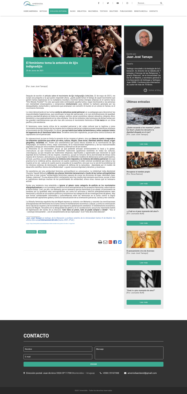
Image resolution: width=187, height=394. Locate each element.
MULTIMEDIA (93, 11)
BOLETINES (114, 11)
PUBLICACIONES (126, 11)
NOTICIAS (43, 11)
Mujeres (42, 232)
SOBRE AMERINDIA (31, 11)
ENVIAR (93, 364)
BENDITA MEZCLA (140, 11)
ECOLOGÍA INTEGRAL (58, 11)
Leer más (144, 144)
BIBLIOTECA (81, 11)
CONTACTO (153, 11)
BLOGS (72, 11)
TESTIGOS (104, 11)
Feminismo (31, 232)
